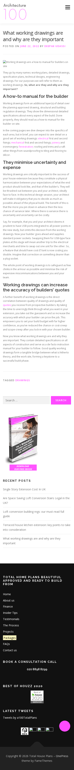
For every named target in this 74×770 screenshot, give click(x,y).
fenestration (26, 146)
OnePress (62, 756)
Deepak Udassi (55, 46)
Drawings (22, 380)
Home (7, 594)
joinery (56, 142)
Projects (8, 631)
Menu (67, 7)
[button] (64, 726)
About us (8, 600)
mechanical (17, 142)
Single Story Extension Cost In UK (24, 489)
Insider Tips (10, 613)
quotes (7, 305)
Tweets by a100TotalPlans (20, 717)
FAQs (6, 644)
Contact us (10, 650)
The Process (11, 625)
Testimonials (11, 619)
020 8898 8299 (37, 669)
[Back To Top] (37, 747)
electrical (43, 138)
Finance (8, 606)
